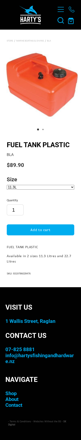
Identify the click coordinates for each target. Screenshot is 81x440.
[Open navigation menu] (60, 9)
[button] (60, 20)
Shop (11, 393)
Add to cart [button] (40, 230)
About (11, 399)
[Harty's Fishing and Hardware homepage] (29, 14)
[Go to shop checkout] (71, 20)
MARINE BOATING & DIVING (30, 40)
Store (10, 40)
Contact (13, 405)
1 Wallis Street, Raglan (30, 321)
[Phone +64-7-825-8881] (71, 9)
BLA (49, 40)
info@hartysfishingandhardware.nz (39, 358)
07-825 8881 (20, 349)
